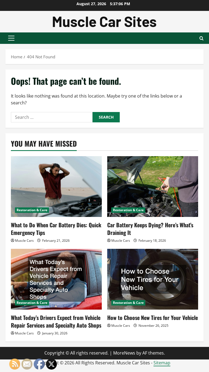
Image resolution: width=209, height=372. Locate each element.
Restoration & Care (32, 210)
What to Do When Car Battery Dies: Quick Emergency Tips (56, 229)
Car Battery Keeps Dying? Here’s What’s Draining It (150, 229)
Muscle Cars (24, 240)
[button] (11, 38)
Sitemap (161, 363)
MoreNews (124, 353)
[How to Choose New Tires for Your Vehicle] (152, 279)
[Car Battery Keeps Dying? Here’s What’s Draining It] (152, 186)
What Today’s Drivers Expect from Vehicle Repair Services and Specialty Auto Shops (56, 321)
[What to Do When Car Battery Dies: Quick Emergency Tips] (56, 186)
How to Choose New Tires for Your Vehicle (152, 317)
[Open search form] (201, 38)
